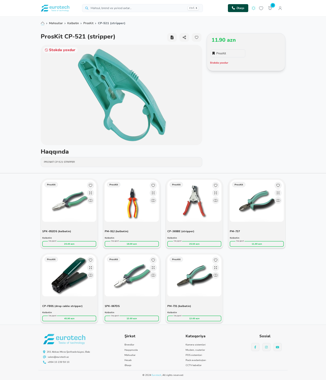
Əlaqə (240, 8)
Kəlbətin (73, 23)
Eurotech (156, 375)
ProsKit (88, 23)
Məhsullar (56, 23)
